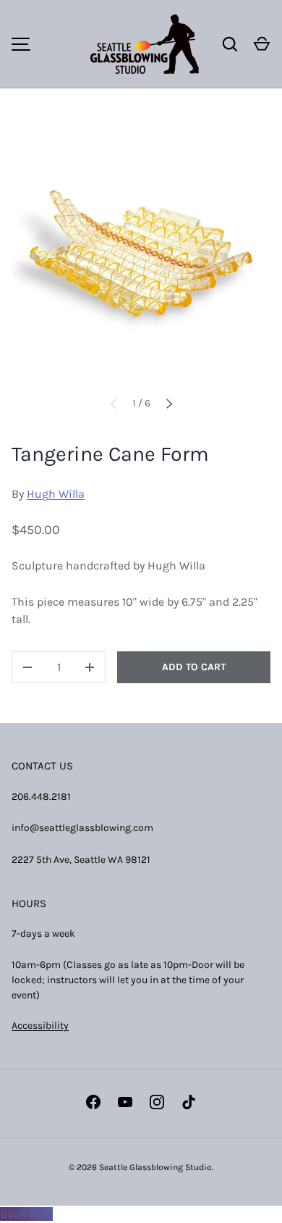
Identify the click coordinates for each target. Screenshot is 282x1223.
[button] (262, 44)
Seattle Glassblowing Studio (155, 1167)
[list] (141, 253)
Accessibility (40, 1025)
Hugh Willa (56, 494)
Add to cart (194, 667)
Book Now (26, 1214)
